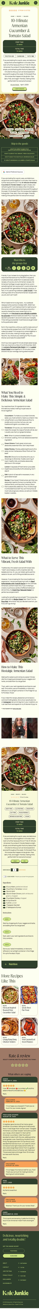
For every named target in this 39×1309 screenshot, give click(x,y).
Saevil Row (11, 1304)
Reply (5, 1094)
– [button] (11, 870)
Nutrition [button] (12, 964)
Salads (26, 16)
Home (12, 16)
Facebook (23, 1271)
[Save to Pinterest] (19, 268)
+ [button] (17, 870)
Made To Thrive (19, 1304)
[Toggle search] (36, 3)
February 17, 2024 (10, 1081)
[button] (10, 10)
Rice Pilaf (4, 601)
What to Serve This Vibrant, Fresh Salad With (19, 153)
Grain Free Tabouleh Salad (21, 590)
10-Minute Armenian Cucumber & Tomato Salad (19, 160)
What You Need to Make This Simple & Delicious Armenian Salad (19, 149)
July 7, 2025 (7, 1182)
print (15, 861)
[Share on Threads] (24, 268)
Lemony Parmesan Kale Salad (14, 347)
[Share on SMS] (28, 268)
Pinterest (23, 1280)
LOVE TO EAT (28, 290)
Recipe (19, 16)
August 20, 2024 (9, 1117)
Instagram (7, 702)
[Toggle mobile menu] (3, 3)
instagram (23, 1263)
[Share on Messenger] (33, 268)
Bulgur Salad (18, 599)
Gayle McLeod (17, 708)
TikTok (22, 1267)
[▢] (4, 887)
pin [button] (24, 861)
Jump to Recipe (19, 89)
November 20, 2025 (10, 1214)
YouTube (22, 1275)
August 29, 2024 (12, 1165)
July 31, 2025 (11, 1201)
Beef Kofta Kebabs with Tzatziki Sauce (18, 582)
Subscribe (13, 1256)
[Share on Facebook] (14, 268)
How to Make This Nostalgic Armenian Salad (19, 157)
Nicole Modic (15, 85)
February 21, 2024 (13, 1102)
